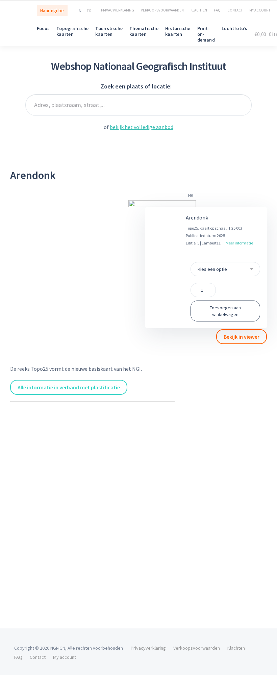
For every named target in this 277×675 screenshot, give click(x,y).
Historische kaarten (178, 31)
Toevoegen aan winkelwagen (225, 311)
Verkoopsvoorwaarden (162, 10)
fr (89, 10)
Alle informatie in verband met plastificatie (69, 387)
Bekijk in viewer (241, 336)
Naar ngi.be (52, 10)
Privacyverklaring (117, 10)
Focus (43, 28)
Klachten (199, 10)
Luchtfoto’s (235, 28)
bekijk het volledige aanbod (141, 127)
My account (259, 10)
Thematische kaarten (143, 31)
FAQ (217, 10)
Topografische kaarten (72, 31)
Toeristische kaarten (109, 31)
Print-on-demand (206, 34)
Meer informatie (239, 242)
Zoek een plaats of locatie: (136, 86)
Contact (235, 10)
